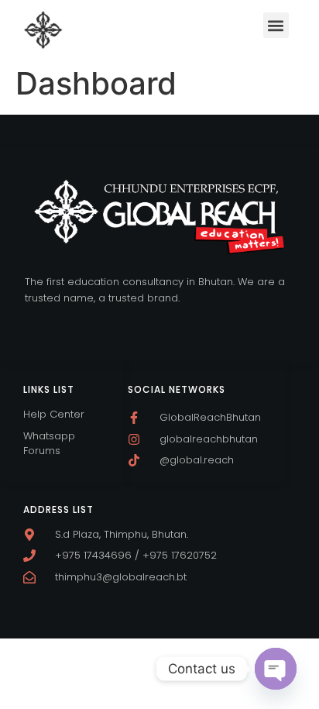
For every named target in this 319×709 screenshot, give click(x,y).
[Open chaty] (276, 669)
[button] (276, 25)
